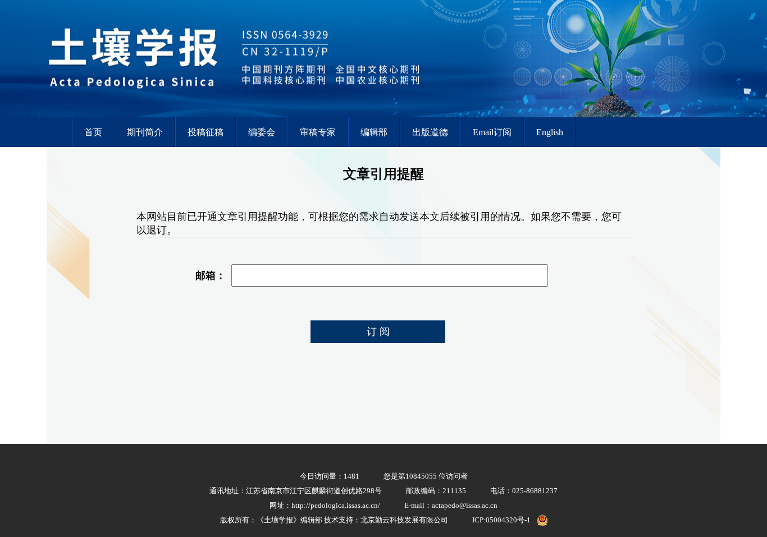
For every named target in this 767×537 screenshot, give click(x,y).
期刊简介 (145, 132)
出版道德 (430, 132)
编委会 (261, 132)
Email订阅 (492, 132)
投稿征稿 (205, 132)
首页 (93, 132)
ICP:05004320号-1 (501, 520)
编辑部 (373, 132)
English (549, 132)
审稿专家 (318, 132)
